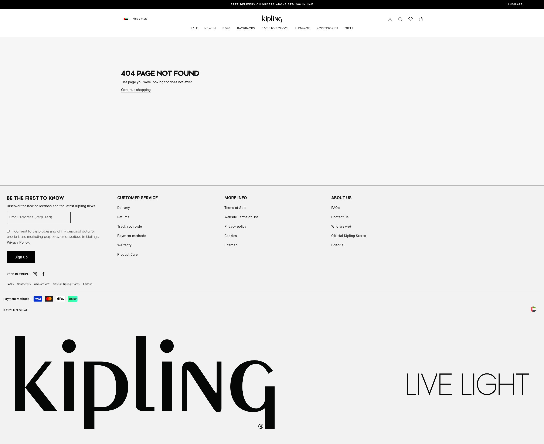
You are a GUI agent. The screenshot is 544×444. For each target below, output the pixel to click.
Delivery (123, 208)
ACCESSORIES (327, 28)
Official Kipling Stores (348, 236)
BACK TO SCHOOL (275, 28)
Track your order (130, 226)
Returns (123, 217)
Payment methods (131, 236)
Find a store (140, 18)
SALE (194, 28)
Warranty (124, 245)
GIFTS (349, 28)
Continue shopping (136, 90)
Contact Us (339, 217)
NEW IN (210, 28)
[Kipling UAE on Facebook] (43, 275)
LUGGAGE (302, 28)
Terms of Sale (235, 208)
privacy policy (18, 242)
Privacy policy (235, 226)
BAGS (226, 28)
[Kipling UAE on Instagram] (35, 275)
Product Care (127, 254)
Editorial (337, 245)
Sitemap (231, 245)
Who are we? (341, 226)
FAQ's (335, 208)
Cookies (230, 236)
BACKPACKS (246, 28)
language (514, 4)
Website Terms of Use (241, 217)
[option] (272, 4)
